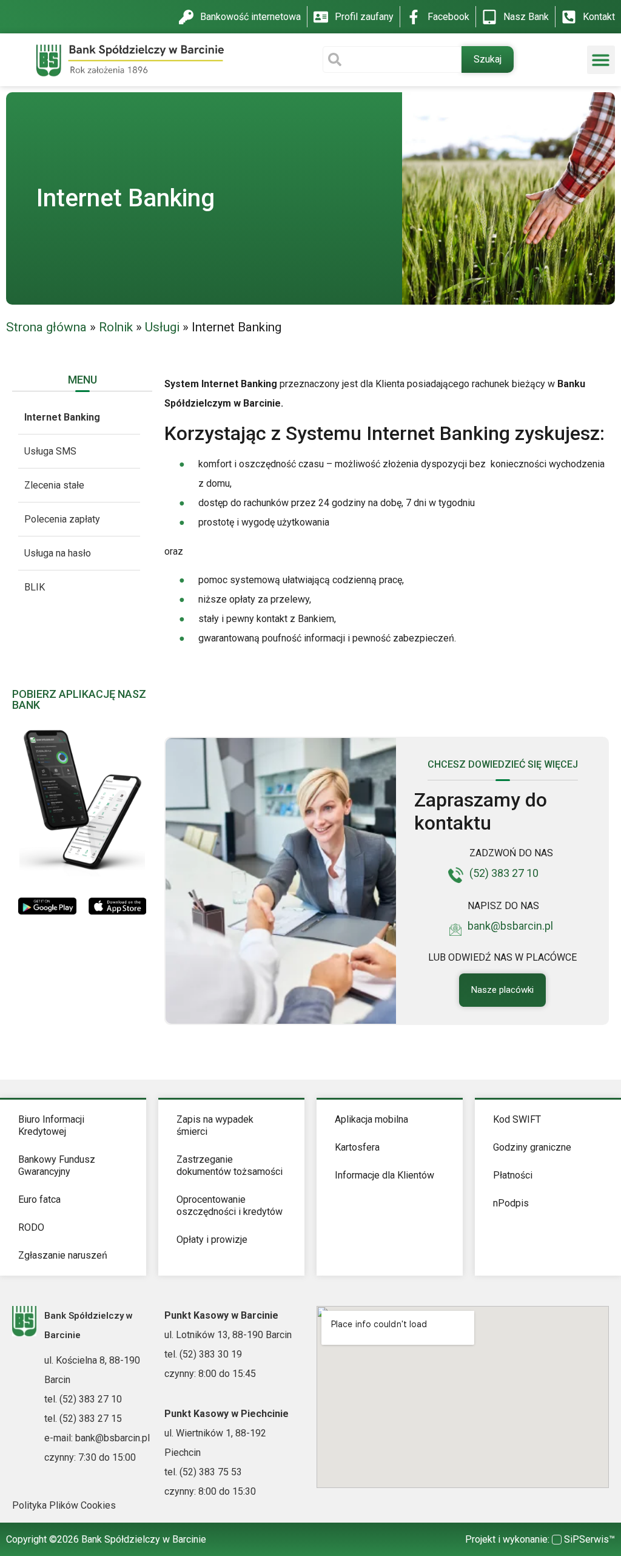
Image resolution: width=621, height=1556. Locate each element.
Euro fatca (39, 1199)
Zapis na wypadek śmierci (214, 1125)
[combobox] (392, 59)
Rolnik (116, 327)
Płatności (512, 1175)
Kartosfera (357, 1147)
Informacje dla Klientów (384, 1175)
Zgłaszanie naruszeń (62, 1255)
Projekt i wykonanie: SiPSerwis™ (540, 1539)
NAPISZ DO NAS (503, 906)
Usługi (162, 327)
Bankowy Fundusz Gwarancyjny (56, 1165)
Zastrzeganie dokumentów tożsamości (229, 1165)
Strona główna (46, 327)
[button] (601, 60)
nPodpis (511, 1203)
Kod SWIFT (517, 1119)
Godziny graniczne (532, 1147)
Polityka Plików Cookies (64, 1505)
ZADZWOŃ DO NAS (511, 853)
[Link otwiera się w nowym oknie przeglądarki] (47, 905)
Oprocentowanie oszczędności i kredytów (229, 1205)
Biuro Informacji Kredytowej (51, 1125)
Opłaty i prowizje (211, 1239)
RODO (31, 1227)
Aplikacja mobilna (371, 1119)
